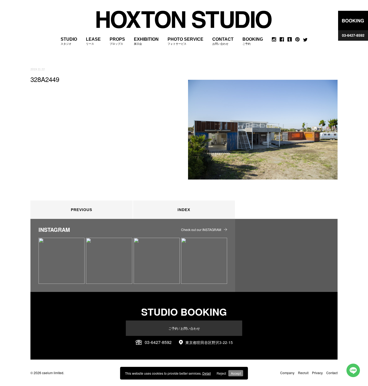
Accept (236, 373)
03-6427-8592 (158, 342)
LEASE (93, 41)
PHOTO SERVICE (185, 41)
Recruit (303, 372)
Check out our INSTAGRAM (201, 229)
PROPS (117, 41)
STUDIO (69, 41)
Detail (206, 373)
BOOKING (252, 41)
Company (287, 372)
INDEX (184, 210)
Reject (221, 373)
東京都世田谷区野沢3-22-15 (209, 342)
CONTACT (223, 41)
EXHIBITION (146, 41)
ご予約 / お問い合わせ (184, 328)
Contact (332, 372)
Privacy (317, 372)
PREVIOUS (81, 210)
